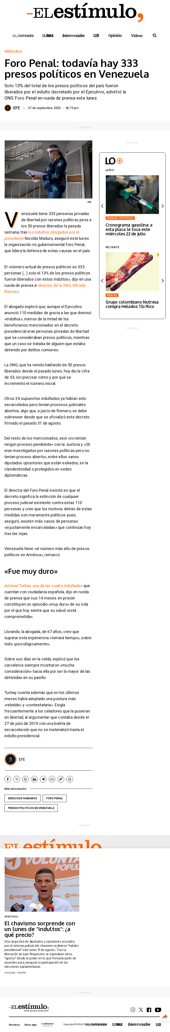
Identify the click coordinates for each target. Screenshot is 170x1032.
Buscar (154, 35)
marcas (112, 295)
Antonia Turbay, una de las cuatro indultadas (43, 585)
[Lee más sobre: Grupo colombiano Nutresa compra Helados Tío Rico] (132, 271)
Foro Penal (54, 798)
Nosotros (14, 1024)
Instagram (133, 1009)
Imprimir (69, 779)
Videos (137, 35)
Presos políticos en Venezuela (31, 808)
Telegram (43, 779)
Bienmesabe (73, 35)
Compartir (165, 1016)
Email (52, 779)
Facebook (7, 779)
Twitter (16, 779)
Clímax (117, 1024)
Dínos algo (30, 1024)
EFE (16, 108)
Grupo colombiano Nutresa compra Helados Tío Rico (132, 304)
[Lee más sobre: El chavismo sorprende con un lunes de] (42, 884)
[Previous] (102, 206)
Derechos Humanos (22, 798)
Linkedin (34, 779)
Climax (48, 35)
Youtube (158, 1010)
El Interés (23, 36)
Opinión (115, 36)
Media (47, 1024)
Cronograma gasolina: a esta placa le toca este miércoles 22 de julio (129, 229)
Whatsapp (25, 779)
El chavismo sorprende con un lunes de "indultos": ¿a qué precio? (39, 929)
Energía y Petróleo (120, 218)
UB (96, 35)
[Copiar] (61, 779)
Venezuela (12, 51)
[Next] (162, 206)
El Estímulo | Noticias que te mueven (29, 1007)
